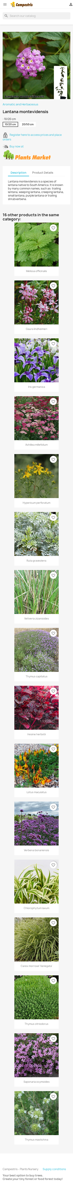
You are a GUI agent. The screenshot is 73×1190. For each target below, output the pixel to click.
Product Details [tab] (42, 173)
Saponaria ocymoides (37, 1081)
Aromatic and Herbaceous (20, 104)
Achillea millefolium (36, 444)
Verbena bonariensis (36, 850)
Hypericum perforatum (36, 502)
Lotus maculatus (37, 792)
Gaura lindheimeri (36, 329)
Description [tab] (18, 173)
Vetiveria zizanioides (36, 618)
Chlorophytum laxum (36, 908)
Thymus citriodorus (36, 1024)
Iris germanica (36, 386)
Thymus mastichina (36, 1139)
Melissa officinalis (36, 271)
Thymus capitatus (36, 676)
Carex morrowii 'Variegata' (36, 966)
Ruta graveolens (36, 560)
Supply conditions (54, 1169)
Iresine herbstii (36, 734)
